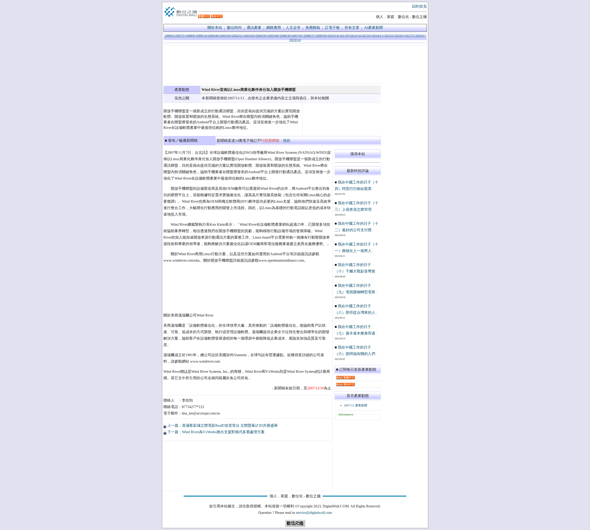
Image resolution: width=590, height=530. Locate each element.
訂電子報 (332, 28)
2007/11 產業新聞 (355, 405)
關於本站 (214, 28)
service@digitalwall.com (314, 513)
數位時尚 (234, 28)
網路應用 (273, 28)
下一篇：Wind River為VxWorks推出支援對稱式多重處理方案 (215, 432)
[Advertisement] (272, 64)
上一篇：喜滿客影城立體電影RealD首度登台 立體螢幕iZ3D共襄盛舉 (222, 425)
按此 (286, 140)
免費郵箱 (312, 28)
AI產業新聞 (373, 28)
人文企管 (293, 28)
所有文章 (352, 28)
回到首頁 (419, 6)
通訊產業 (254, 28)
